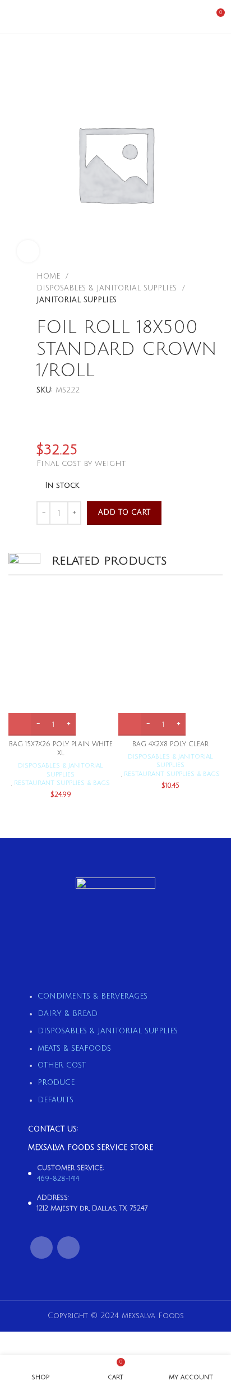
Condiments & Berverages (92, 996)
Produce (56, 1083)
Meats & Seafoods (74, 1048)
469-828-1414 (58, 1178)
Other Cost (62, 1065)
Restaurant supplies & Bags (62, 783)
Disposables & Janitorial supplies (107, 288)
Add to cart (124, 512)
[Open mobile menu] (13, 17)
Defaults (55, 1100)
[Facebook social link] (41, 1247)
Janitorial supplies (76, 300)
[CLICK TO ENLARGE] (28, 251)
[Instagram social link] (68, 1247)
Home (49, 276)
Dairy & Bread (68, 1014)
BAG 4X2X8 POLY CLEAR (170, 744)
